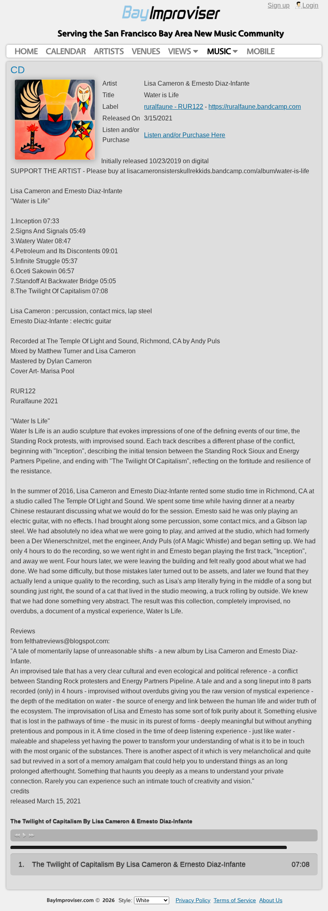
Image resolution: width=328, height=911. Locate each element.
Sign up (279, 5)
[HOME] (26, 51)
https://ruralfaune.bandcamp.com (254, 106)
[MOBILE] (260, 51)
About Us (270, 900)
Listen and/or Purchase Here (184, 134)
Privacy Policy (193, 900)
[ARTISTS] (109, 51)
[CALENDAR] (66, 51)
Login (310, 5)
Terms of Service (235, 900)
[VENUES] (146, 51)
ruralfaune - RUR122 (173, 106)
